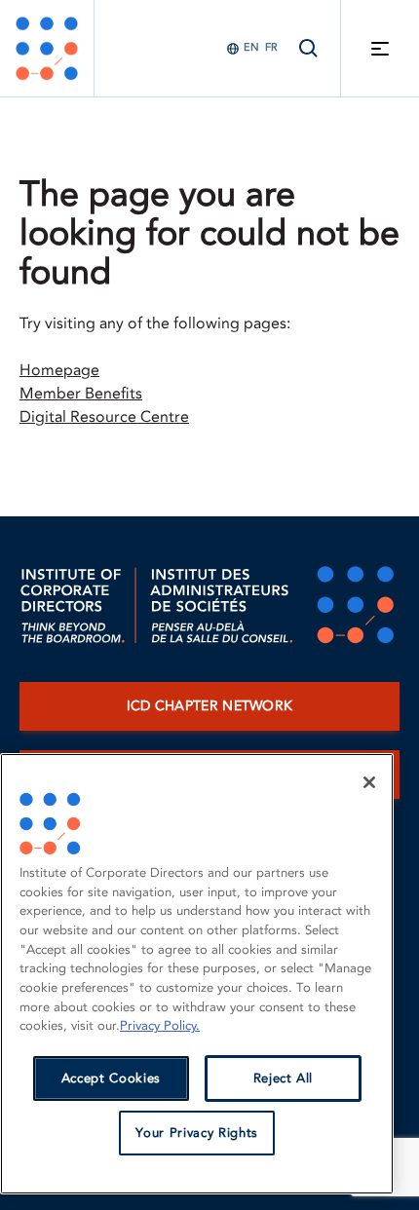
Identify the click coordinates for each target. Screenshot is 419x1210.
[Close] (369, 782)
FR (271, 47)
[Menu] (380, 48)
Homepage (59, 370)
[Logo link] (47, 48)
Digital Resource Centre (104, 417)
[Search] (309, 48)
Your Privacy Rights (196, 1133)
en (251, 47)
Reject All (283, 1078)
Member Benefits (80, 393)
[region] (197, 973)
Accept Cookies (111, 1078)
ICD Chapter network (210, 706)
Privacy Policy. (160, 1026)
